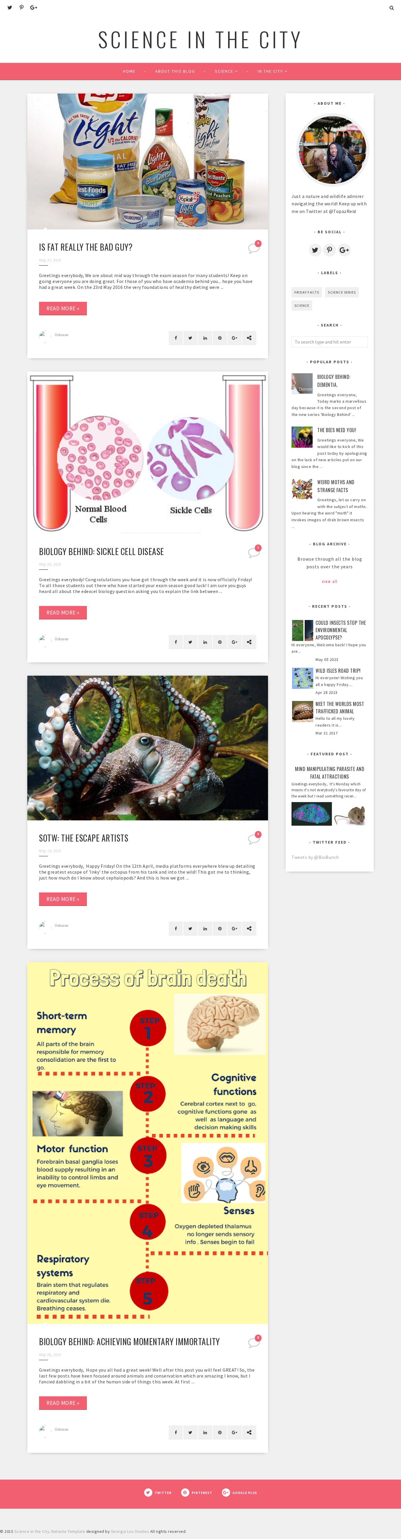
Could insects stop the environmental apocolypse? (341, 630)
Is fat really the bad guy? (85, 247)
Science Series (342, 292)
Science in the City (200, 39)
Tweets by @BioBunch (315, 857)
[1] (254, 555)
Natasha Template (68, 1531)
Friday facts (306, 292)
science (301, 305)
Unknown (62, 334)
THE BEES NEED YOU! (336, 430)
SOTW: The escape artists (83, 838)
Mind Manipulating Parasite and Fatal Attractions (329, 772)
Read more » (63, 308)
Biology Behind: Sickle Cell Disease (101, 551)
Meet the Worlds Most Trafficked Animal (340, 707)
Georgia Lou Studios (130, 1531)
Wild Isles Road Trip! (338, 670)
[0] (254, 250)
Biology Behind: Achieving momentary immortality (129, 1341)
